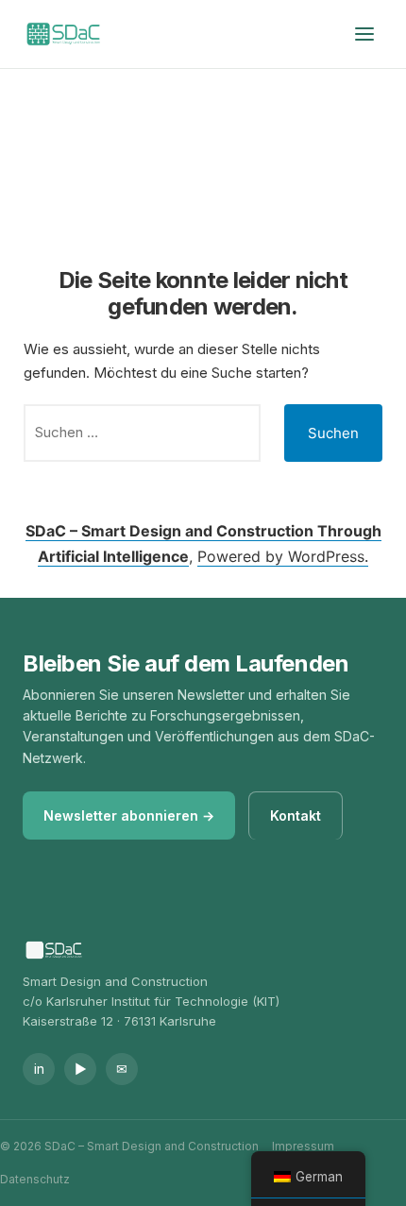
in (39, 1069)
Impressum (303, 1146)
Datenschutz (35, 1179)
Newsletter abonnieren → (128, 815)
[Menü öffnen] (364, 34)
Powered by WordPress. (282, 556)
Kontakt (295, 815)
